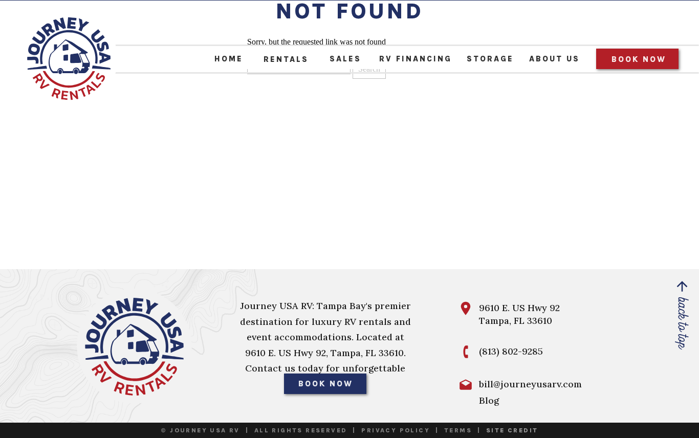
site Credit (512, 430)
